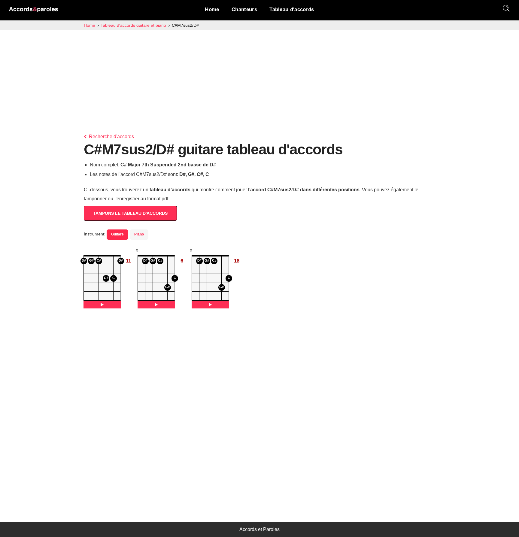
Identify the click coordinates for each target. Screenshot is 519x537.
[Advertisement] (259, 75)
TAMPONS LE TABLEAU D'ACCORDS (130, 213)
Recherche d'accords (111, 136)
